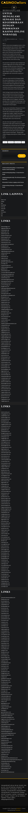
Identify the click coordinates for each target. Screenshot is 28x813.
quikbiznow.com (5, 579)
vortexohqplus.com (5, 659)
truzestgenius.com (5, 475)
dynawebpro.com (5, 555)
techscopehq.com (5, 517)
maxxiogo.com (4, 542)
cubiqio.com (4, 677)
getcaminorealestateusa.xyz (7, 772)
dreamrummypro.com (6, 235)
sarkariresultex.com (5, 253)
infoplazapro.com (5, 353)
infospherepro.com (5, 680)
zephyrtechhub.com (6, 572)
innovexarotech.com (6, 388)
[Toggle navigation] (14, 7)
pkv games (17, 142)
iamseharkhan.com (5, 247)
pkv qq (12, 785)
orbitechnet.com (5, 567)
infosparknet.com (5, 525)
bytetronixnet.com (5, 395)
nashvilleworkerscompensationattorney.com (11, 759)
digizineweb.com (5, 449)
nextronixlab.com (5, 533)
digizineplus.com (5, 519)
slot (23, 142)
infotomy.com (4, 321)
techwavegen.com (5, 366)
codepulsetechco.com (6, 447)
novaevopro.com (5, 636)
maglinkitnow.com (5, 332)
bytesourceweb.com (6, 381)
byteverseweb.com (5, 505)
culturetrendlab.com (6, 696)
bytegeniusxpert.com (6, 433)
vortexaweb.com (5, 631)
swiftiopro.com (4, 661)
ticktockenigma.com (6, 699)
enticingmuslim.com (6, 293)
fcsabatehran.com (5, 300)
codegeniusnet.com (5, 440)
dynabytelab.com (5, 606)
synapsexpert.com (5, 576)
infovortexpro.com (5, 390)
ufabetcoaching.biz (5, 765)
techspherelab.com (5, 500)
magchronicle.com (5, 329)
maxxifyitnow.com (5, 526)
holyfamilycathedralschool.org (8, 761)
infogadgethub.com (5, 414)
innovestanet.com (5, 537)
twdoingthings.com (5, 307)
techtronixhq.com (5, 412)
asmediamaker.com (5, 260)
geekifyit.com (4, 269)
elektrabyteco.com (5, 472)
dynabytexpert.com (5, 539)
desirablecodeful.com (6, 313)
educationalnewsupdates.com (8, 597)
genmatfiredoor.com (6, 712)
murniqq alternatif (11, 790)
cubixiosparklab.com (6, 459)
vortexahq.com (4, 624)
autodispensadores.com (6, 745)
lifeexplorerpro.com (5, 689)
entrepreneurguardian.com (7, 735)
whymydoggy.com (5, 226)
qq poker (14, 794)
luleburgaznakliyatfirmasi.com (8, 288)
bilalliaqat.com (4, 743)
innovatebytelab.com (6, 435)
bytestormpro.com (5, 692)
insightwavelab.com (5, 687)
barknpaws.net (4, 256)
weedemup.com (5, 740)
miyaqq (9, 797)
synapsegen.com (5, 556)
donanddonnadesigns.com (7, 717)
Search (5, 151)
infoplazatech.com (5, 431)
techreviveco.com (5, 493)
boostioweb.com (5, 601)
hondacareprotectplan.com (7, 274)
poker (2, 210)
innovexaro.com (5, 521)
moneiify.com (4, 263)
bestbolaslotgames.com (6, 731)
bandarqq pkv (21, 794)
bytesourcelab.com (5, 523)
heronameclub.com (5, 316)
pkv (2, 203)
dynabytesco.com (5, 671)
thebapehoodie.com (6, 290)
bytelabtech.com (5, 421)
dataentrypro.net (5, 233)
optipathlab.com (5, 604)
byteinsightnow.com (6, 383)
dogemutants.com (5, 302)
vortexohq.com (4, 684)
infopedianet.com (5, 512)
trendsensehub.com (6, 698)
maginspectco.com (5, 399)
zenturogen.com (5, 549)
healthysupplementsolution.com (8, 323)
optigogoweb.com (5, 583)
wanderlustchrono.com (6, 694)
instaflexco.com (5, 654)
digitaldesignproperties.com (7, 251)
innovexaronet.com (5, 454)
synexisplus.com (5, 610)
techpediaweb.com (5, 346)
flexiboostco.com (5, 599)
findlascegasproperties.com (7, 714)
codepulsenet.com (5, 514)
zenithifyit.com (4, 625)
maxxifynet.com (5, 613)
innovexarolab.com (5, 374)
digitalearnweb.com (5, 228)
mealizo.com (4, 254)
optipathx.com (4, 532)
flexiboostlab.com (5, 657)
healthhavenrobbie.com (6, 715)
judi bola (11, 142)
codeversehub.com (5, 503)
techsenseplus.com (5, 362)
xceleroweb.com (5, 581)
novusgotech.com (5, 544)
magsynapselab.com (6, 337)
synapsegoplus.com (5, 510)
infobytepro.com (5, 436)
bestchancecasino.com (6, 742)
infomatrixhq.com (5, 458)
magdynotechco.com (6, 424)
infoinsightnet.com (5, 442)
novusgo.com (4, 691)
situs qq (3, 206)
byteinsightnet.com (5, 445)
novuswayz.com (5, 648)
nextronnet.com (5, 546)
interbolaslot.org (5, 230)
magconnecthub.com (6, 507)
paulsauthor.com (5, 311)
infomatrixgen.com (5, 373)
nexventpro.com (5, 643)
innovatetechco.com (6, 350)
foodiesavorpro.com (6, 682)
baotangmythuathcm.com (7, 281)
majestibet (3, 797)
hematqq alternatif (21, 790)
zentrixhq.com (4, 535)
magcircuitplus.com (5, 392)
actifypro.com (4, 650)
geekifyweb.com (5, 429)
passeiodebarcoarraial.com (7, 244)
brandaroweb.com (5, 584)
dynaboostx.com (5, 652)
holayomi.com (4, 756)
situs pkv (3, 208)
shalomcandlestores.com (7, 267)
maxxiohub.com (5, 627)
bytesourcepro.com (5, 498)
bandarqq (3, 205)
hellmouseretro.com (6, 299)
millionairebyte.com (5, 768)
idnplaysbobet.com (5, 728)
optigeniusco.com (5, 632)
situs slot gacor (13, 789)
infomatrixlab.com (5, 502)
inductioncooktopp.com (6, 747)
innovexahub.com (5, 615)
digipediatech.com (5, 330)
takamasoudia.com (5, 306)
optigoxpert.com (5, 647)
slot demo (3, 212)
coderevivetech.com (6, 385)
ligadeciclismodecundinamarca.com (9, 758)
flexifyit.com (4, 540)
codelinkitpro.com (5, 415)
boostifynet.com (5, 641)
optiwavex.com (4, 569)
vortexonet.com (5, 611)
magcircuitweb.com (5, 343)
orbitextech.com (5, 705)
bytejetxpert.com (5, 397)
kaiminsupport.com (5, 237)
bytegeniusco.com (5, 358)
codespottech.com (5, 325)
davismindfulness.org (6, 766)
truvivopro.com (4, 620)
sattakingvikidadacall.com (7, 729)
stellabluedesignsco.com (7, 309)
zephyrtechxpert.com (6, 479)
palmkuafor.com (5, 232)
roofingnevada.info (5, 751)
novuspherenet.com (6, 565)
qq (1, 215)
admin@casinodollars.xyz (10, 39)
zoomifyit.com (4, 586)
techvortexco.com (5, 428)
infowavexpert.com (5, 357)
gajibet (13, 797)
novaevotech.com (5, 461)
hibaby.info (3, 736)
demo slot (3, 199)
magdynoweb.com (5, 489)
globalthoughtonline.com (7, 262)
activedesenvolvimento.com (7, 724)
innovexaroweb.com (6, 491)
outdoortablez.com (5, 320)
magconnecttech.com (6, 707)
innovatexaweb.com (6, 422)
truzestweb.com (5, 574)
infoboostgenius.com (6, 364)
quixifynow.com (5, 528)
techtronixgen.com (5, 339)
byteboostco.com (5, 470)
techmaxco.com (5, 666)
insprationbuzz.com (5, 242)
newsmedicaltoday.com (6, 749)
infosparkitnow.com (5, 426)
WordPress (18, 808)
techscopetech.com (5, 488)
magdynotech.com (5, 516)
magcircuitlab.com (5, 466)
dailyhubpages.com (5, 726)
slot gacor (7, 796)
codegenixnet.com (5, 380)
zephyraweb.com (5, 629)
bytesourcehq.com (5, 444)
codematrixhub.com (6, 360)
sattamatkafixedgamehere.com (8, 733)
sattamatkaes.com (5, 270)
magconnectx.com (5, 752)
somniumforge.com (5, 284)
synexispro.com (5, 754)
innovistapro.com (5, 655)
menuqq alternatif (5, 785)
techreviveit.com (5, 355)
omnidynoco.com (5, 570)
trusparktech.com (5, 638)
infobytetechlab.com (6, 376)
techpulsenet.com (5, 477)
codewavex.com (5, 468)
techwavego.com (5, 484)
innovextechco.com (5, 463)
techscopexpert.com (6, 344)
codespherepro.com (6, 378)
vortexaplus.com (5, 562)
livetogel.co (3, 710)
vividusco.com (4, 622)
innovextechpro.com (6, 341)
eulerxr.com (4, 701)
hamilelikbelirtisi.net (5, 662)
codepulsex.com (5, 486)
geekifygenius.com (5, 703)
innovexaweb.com (5, 551)
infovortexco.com (5, 480)
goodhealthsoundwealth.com (8, 295)
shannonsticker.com (6, 240)
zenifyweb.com (4, 708)
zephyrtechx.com (5, 645)
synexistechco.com (5, 618)
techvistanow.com (5, 456)
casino (5, 142)
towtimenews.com (5, 277)
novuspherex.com (5, 634)
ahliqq (2, 201)
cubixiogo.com (4, 563)
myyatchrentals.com (6, 265)
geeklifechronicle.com (6, 678)
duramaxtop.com (5, 304)
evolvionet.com (4, 608)
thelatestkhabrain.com (6, 249)
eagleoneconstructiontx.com (8, 719)
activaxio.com (4, 670)
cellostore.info (4, 258)
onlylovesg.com (4, 722)
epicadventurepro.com (6, 685)
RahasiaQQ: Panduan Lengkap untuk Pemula (13, 182)
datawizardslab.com (5, 675)
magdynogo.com (5, 401)
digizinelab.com (4, 482)
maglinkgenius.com (5, 465)
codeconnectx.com (5, 451)
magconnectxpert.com (6, 473)
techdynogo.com (5, 327)
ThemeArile (17, 810)
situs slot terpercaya (10, 787)
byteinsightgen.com (5, 369)
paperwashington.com (6, 738)
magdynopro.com (5, 351)
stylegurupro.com (5, 673)
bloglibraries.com (5, 286)
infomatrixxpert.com (6, 452)
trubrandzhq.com (5, 640)
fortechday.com (5, 770)
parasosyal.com (4, 292)
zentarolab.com (4, 577)
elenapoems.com (5, 297)
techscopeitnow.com (6, 394)
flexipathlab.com (5, 558)
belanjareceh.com (5, 239)
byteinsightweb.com (6, 334)
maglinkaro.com (5, 495)
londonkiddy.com (5, 763)
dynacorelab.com (5, 617)
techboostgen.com (5, 417)
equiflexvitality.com (5, 721)
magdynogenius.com (6, 336)
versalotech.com (5, 664)
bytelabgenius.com (5, 348)
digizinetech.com (5, 371)
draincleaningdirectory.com (7, 279)
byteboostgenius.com (6, 509)
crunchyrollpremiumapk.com (8, 272)
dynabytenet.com (5, 496)
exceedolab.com (5, 668)
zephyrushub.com (5, 603)
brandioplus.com (5, 553)
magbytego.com (5, 438)
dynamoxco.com (5, 547)
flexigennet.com (5, 314)
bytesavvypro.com (5, 367)
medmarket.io (4, 318)
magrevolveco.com (5, 387)
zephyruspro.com (5, 530)
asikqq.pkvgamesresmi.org (7, 799)
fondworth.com (4, 246)
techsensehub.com (5, 419)
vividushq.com (4, 560)
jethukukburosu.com (6, 283)
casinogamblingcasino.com (7, 276)
